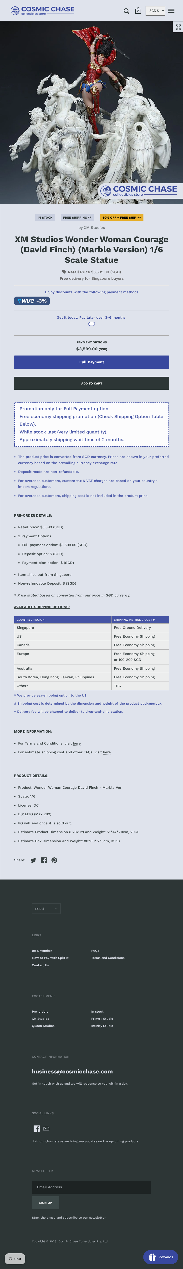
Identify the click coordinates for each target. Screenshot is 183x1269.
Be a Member (42, 950)
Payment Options (91, 346)
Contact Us (40, 965)
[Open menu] (171, 11)
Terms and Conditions (108, 958)
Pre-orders (40, 1011)
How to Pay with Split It (50, 958)
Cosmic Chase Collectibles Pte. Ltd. (83, 1241)
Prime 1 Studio (102, 1018)
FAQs (95, 950)
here (77, 743)
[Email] (46, 1128)
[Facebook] (37, 1128)
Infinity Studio (102, 1026)
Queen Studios (43, 1026)
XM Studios (94, 227)
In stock (97, 1011)
